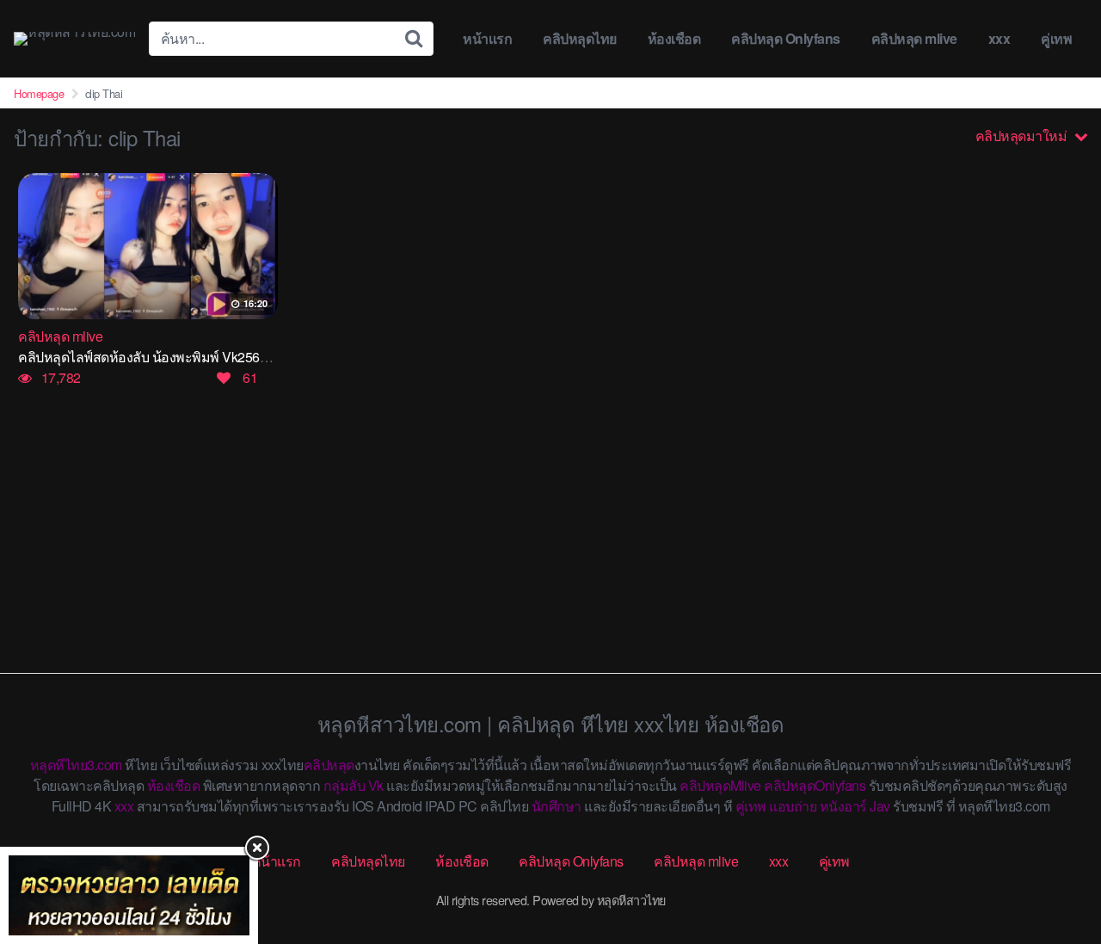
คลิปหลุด (329, 764)
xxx (999, 38)
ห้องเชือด (674, 38)
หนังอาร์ (843, 806)
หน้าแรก (487, 38)
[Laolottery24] (129, 895)
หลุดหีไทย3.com (76, 764)
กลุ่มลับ (344, 785)
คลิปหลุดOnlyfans (814, 785)
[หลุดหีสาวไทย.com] (74, 39)
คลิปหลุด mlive (914, 38)
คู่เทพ (1056, 38)
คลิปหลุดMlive (720, 785)
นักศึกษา (556, 806)
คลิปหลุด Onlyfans (785, 38)
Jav (880, 806)
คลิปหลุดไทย (580, 38)
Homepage (39, 93)
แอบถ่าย (792, 806)
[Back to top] (1053, 863)
